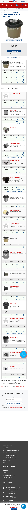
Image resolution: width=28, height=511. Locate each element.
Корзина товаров (7, 484)
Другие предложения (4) (14, 123)
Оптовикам (5, 470)
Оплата (5, 462)
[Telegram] (17, 5)
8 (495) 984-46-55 (10, 492)
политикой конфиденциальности (17, 407)
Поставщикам (6, 469)
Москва (4, 1)
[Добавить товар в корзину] (23, 72)
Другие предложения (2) (14, 107)
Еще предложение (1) (14, 174)
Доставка (5, 464)
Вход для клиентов (7, 477)
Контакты (5, 448)
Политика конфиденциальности (11, 450)
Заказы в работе (7, 480)
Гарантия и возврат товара (9, 452)
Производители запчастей (9, 459)
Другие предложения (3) (14, 157)
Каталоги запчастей (8, 457)
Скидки (4, 472)
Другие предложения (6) (14, 191)
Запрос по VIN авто (7, 482)
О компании (6, 447)
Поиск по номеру (7, 460)
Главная (3, 8)
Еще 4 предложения (14, 57)
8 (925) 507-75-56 (10, 493)
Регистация (6, 479)
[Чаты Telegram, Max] (23, 506)
